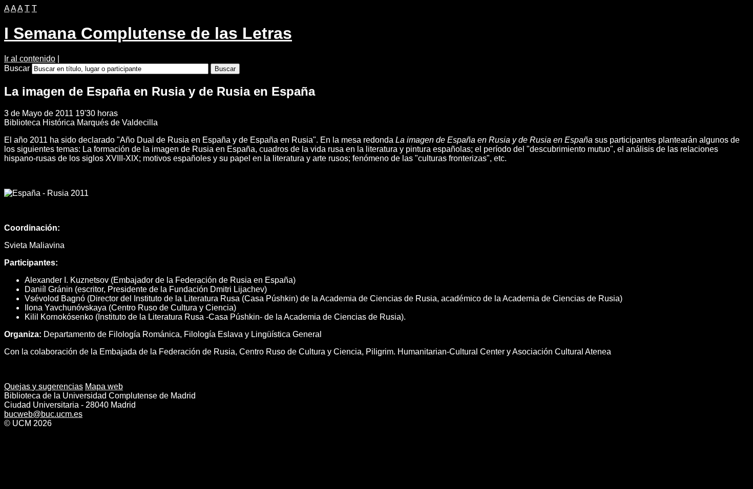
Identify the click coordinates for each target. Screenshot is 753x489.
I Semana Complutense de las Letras (148, 33)
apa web (104, 386)
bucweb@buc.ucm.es (43, 414)
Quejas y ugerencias (43, 386)
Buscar (17, 68)
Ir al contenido (29, 58)
